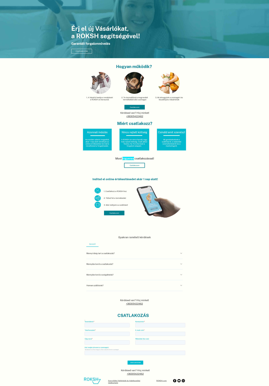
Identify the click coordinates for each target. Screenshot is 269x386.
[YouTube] (179, 380)
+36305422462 (134, 116)
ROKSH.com (161, 381)
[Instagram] (183, 380)
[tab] (92, 244)
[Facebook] (174, 380)
